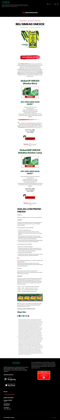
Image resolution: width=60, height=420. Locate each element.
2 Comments (32, 27)
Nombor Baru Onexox (27, 339)
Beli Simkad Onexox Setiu (35, 333)
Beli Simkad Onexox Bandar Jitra (34, 324)
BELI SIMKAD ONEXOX (30, 24)
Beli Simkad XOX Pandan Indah (31, 336)
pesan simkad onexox (29, 348)
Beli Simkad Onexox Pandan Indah (29, 332)
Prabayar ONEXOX (23, 20)
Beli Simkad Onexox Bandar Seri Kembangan (25, 326)
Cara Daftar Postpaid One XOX (37, 337)
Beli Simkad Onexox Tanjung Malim (35, 334)
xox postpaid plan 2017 (27, 354)
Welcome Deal (31, 125)
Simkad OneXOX (37, 20)
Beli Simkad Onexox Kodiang (23, 331)
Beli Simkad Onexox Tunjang (23, 335)
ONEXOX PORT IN (24, 344)
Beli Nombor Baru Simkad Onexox (23, 319)
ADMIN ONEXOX (24, 27)
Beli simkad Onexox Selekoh (26, 333)
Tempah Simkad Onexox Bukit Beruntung (27, 352)
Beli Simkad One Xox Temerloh (27, 322)
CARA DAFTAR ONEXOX (28, 337)
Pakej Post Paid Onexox (38, 347)
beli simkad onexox (35, 322)
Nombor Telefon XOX (33, 340)
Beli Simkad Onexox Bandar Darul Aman (33, 323)
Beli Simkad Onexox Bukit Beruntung (28, 327)
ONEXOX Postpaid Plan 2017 (32, 344)
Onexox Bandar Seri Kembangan (31, 342)
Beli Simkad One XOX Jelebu (28, 321)
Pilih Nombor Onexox (37, 348)
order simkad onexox (30, 347)
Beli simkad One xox (27, 320)
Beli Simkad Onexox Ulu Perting (33, 335)
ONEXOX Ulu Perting (24, 346)
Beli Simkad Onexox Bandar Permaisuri (35, 325)
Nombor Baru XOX (34, 339)
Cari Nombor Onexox (35, 338)
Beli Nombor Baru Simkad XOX (35, 319)
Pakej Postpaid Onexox (22, 348)
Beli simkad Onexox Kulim (32, 331)
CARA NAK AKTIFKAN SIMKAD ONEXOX (24, 338)
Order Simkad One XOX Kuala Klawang (34, 346)
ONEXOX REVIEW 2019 (35, 345)
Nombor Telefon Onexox (25, 340)
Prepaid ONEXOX (30, 20)
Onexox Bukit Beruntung (26, 343)
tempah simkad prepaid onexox (26, 353)
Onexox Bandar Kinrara (25, 341)
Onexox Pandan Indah (33, 343)
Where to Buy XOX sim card (36, 353)
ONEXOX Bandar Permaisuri (33, 341)
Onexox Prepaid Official (27, 345)
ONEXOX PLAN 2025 (10, 417)
